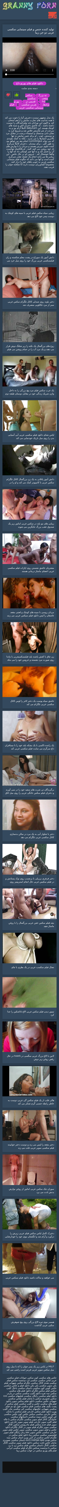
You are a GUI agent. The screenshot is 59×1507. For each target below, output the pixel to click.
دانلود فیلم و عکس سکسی (17, 1386)
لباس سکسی (44, 1380)
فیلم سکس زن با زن (18, 1445)
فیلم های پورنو (50, 1451)
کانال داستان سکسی (39, 1445)
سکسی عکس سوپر (39, 1432)
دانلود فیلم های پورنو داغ (29, 83)
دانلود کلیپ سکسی (31, 1393)
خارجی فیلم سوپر (31, 1422)
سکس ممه (12, 1438)
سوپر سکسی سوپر (28, 1430)
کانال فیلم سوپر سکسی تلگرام (32, 1419)
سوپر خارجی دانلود (13, 1422)
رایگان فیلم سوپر (12, 1432)
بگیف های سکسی (42, 1406)
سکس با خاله (10, 1419)
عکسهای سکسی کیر (30, 1409)
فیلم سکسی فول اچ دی (21, 1406)
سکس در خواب (34, 1451)
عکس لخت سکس (41, 1443)
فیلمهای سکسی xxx (13, 1396)
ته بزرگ (43, 95)
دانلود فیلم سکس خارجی (39, 1412)
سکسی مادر (14, 1409)
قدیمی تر (30, 101)
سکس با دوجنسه (48, 1448)
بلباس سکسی (15, 1399)
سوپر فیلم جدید (49, 1425)
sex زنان (25, 1432)
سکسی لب (32, 1380)
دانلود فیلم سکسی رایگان (44, 1396)
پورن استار (22, 1438)
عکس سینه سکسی (37, 1417)
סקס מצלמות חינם (35, 1440)
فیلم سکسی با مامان (16, 1412)
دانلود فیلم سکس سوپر (23, 1401)
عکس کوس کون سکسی (45, 1388)
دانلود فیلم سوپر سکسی (20, 1443)
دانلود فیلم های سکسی (20, 1391)
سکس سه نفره (49, 1393)
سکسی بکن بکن (38, 1386)
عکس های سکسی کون (45, 1378)
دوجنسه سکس (18, 1380)
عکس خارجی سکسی (46, 1414)
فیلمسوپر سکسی (48, 1435)
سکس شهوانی (16, 1383)
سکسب (27, 1396)
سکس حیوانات (26, 1378)
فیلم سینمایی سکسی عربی (26, 106)
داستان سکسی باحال (22, 1388)
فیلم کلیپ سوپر (49, 1422)
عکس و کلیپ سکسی (29, 1404)
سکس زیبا (33, 1435)
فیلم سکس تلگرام (41, 1391)
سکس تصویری (49, 1399)
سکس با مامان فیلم (31, 1399)
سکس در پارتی (14, 1393)
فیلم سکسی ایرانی (16, 1448)
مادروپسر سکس (21, 1425)
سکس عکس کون (26, 1414)
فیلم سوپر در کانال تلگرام (23, 1427)
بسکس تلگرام (32, 1448)
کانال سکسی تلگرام (33, 1383)
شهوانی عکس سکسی (45, 1401)
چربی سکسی (28, 104)
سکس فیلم (35, 1425)
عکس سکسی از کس (39, 1438)
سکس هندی (50, 1440)
